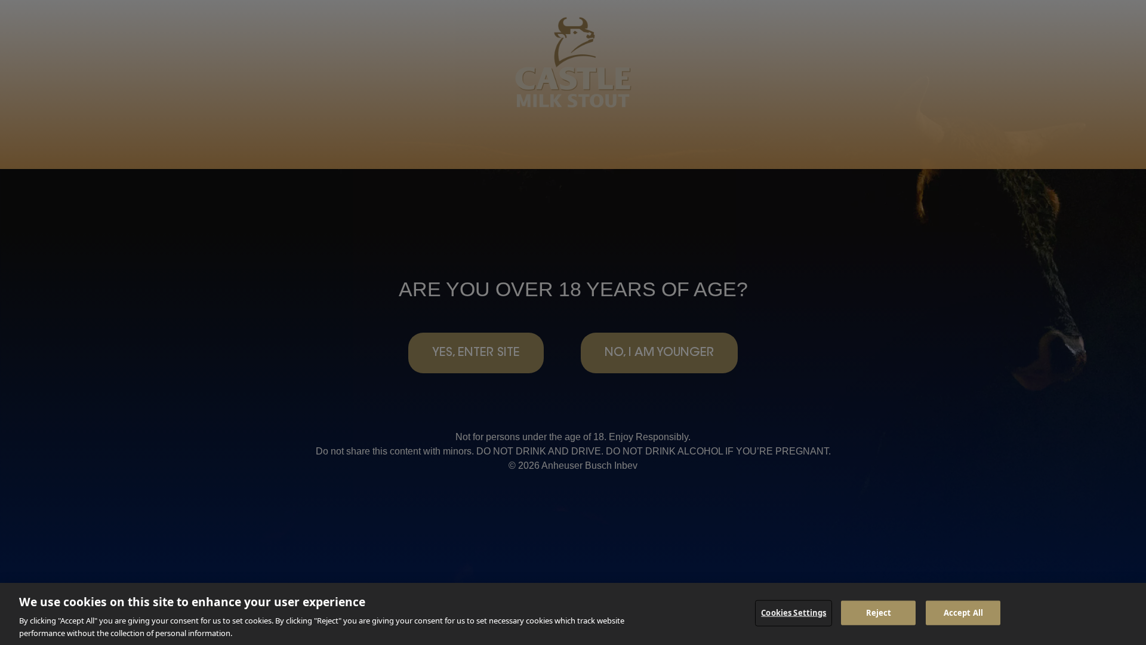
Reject (879, 612)
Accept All (963, 612)
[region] (573, 614)
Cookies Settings (793, 612)
